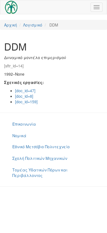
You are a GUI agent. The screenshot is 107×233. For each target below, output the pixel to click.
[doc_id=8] (24, 96)
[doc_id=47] (25, 90)
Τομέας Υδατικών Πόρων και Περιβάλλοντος (39, 172)
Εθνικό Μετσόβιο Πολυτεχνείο (41, 146)
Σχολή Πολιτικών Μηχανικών (39, 158)
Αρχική (10, 25)
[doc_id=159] (26, 101)
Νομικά (19, 135)
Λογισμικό (32, 25)
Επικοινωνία (24, 124)
